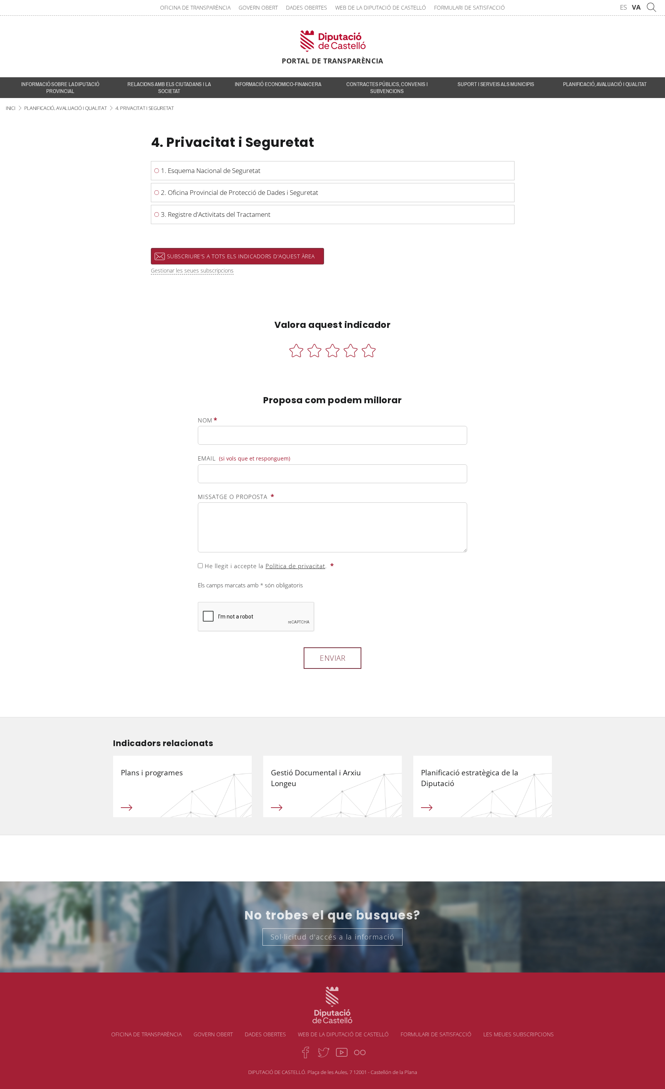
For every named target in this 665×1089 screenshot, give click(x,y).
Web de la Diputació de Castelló (380, 7)
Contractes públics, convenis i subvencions (386, 87)
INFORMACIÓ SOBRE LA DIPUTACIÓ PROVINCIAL (60, 87)
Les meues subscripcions (518, 1034)
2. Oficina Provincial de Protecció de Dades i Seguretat (239, 192)
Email (244, 458)
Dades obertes (306, 7)
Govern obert (258, 7)
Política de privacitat (295, 566)
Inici (10, 108)
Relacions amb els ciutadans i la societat (169, 87)
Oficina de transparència (195, 7)
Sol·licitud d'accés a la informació (333, 936)
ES (623, 7)
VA (636, 7)
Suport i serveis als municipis (496, 84)
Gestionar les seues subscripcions (192, 270)
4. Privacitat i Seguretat (144, 108)
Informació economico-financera (278, 84)
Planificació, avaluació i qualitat (605, 84)
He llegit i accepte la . (268, 565)
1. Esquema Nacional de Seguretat (211, 170)
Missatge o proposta (236, 496)
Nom (207, 420)
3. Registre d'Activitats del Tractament (216, 214)
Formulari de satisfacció (469, 7)
